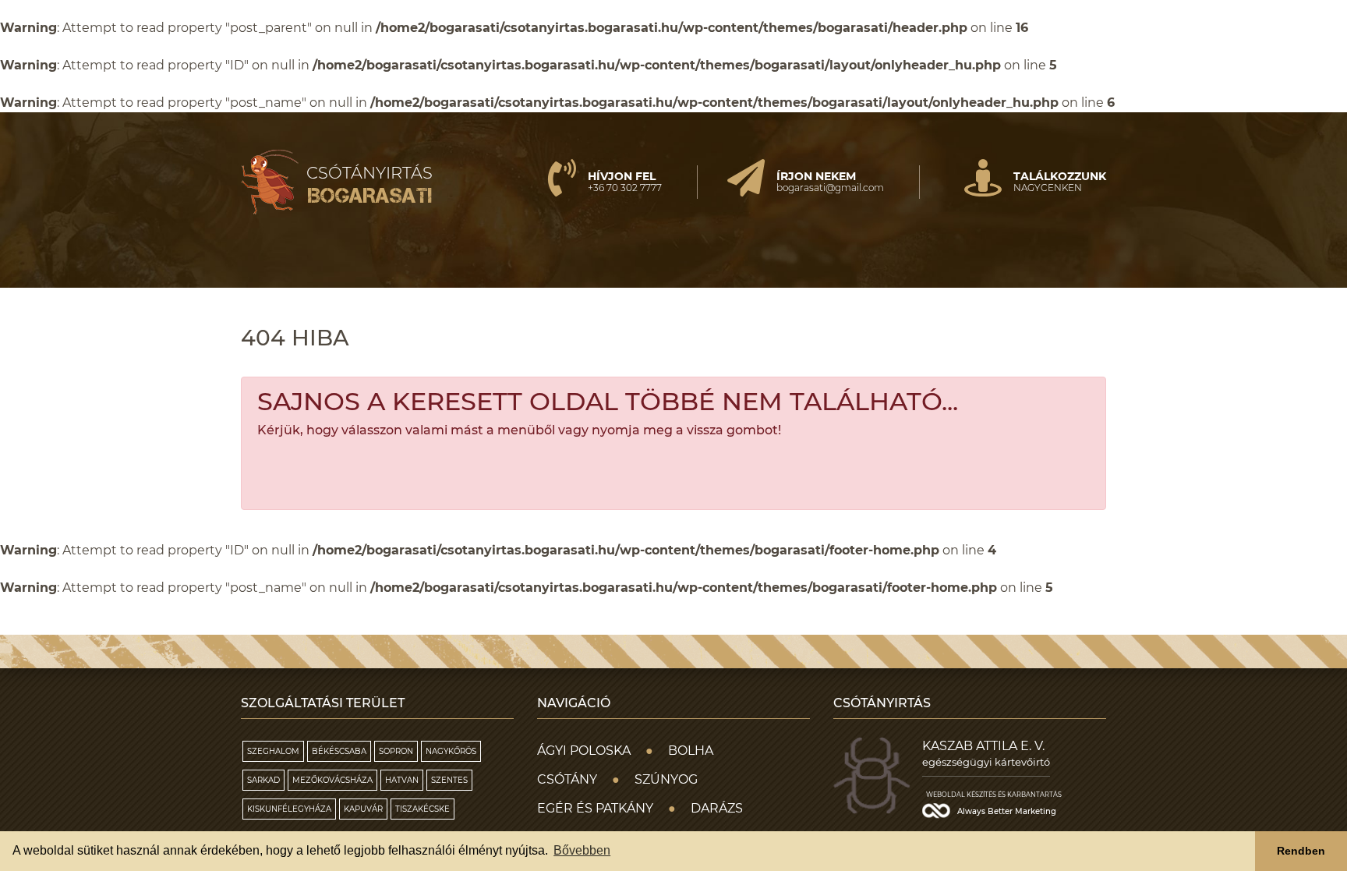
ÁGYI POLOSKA (584, 750)
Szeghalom (273, 751)
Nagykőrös (451, 751)
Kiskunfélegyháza (289, 809)
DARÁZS (717, 808)
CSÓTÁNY (567, 779)
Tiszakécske (422, 809)
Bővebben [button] (581, 850)
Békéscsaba (339, 751)
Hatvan (402, 780)
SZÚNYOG (666, 779)
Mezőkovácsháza (332, 780)
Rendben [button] (1301, 850)
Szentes (449, 780)
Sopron (396, 751)
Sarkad (263, 780)
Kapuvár (363, 809)
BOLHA (690, 750)
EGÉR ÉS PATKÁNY (595, 808)
